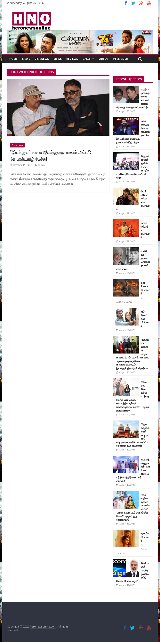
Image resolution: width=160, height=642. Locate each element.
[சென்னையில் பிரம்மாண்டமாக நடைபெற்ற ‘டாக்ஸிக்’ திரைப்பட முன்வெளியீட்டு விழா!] (126, 119)
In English (120, 59)
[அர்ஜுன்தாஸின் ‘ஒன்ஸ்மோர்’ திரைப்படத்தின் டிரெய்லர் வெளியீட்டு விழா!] (126, 154)
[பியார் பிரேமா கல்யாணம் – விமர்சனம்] (126, 190)
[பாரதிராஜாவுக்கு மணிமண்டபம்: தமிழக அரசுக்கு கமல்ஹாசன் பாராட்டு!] (126, 88)
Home (13, 59)
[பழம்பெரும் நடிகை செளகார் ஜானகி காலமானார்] (126, 249)
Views (57, 59)
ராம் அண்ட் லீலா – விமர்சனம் (145, 319)
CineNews (42, 59)
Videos (103, 59)
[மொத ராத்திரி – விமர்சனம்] (126, 221)
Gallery (88, 59)
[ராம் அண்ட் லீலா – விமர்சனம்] (126, 310)
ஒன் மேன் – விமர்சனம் (145, 288)
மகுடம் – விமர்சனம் (145, 537)
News (26, 59)
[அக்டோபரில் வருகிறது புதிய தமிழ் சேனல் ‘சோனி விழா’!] (126, 561)
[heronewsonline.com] (31, 13)
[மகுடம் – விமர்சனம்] (126, 531)
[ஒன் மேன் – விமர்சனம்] (126, 281)
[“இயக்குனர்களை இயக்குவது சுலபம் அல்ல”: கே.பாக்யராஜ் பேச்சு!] (58, 81)
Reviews (72, 59)
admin (41, 165)
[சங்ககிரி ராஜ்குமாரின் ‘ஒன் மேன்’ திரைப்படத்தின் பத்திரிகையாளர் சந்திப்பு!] (126, 458)
